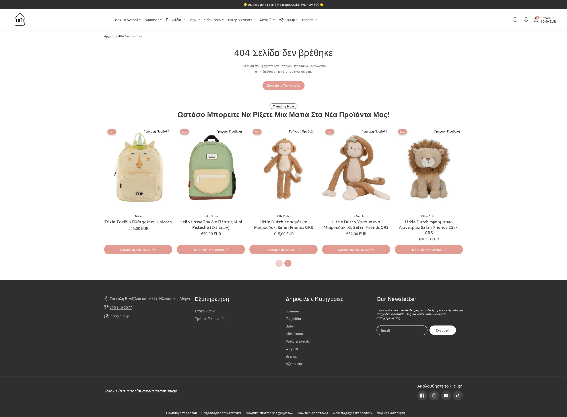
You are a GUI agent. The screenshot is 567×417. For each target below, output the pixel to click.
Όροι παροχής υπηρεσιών (352, 413)
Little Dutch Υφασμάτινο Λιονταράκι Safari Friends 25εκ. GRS (429, 227)
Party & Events (298, 341)
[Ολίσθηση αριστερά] (279, 263)
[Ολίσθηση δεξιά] (287, 263)
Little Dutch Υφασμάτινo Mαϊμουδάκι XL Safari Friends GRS (356, 224)
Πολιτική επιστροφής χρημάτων (269, 413)
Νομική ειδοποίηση (391, 413)
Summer (293, 311)
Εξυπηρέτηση (212, 298)
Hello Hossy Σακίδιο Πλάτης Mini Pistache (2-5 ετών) (210, 224)
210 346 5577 (121, 307)
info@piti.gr (119, 316)
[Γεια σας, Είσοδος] (526, 19)
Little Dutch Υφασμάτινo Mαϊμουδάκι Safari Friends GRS (283, 224)
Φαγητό (292, 348)
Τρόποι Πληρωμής (210, 318)
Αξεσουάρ (294, 363)
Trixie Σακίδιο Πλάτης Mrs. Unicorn (138, 221)
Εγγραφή (443, 330)
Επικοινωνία (205, 311)
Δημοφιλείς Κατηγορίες (314, 298)
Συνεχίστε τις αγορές (283, 85)
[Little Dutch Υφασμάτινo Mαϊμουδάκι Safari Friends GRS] (283, 168)
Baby (290, 326)
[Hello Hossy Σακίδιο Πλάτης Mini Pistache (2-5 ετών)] (211, 168)
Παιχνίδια (293, 318)
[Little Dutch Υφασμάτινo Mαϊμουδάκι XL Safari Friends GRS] (356, 168)
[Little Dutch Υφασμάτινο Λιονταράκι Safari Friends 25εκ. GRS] (429, 168)
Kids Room (294, 333)
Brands (291, 356)
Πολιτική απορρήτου (181, 413)
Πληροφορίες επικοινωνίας (221, 413)
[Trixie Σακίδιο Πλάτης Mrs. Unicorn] (138, 168)
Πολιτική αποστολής (313, 413)
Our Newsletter (396, 298)
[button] (127, 19)
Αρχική (109, 36)
